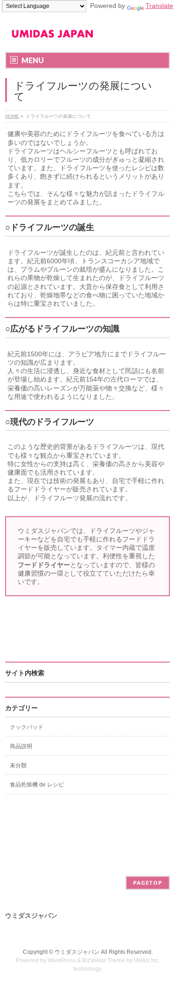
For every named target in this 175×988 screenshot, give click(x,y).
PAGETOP (147, 883)
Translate (159, 5)
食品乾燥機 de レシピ (37, 784)
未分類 (18, 765)
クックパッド (26, 727)
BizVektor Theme (103, 960)
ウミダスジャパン (77, 952)
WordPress (62, 960)
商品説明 (21, 746)
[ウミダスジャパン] (52, 36)
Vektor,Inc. (147, 960)
